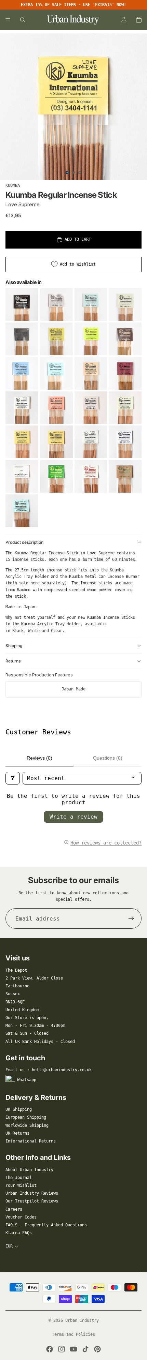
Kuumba (12, 185)
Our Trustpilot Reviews (31, 1201)
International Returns (30, 1141)
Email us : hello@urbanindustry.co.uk (48, 1069)
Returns (13, 660)
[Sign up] (131, 918)
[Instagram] (61, 1349)
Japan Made (73, 689)
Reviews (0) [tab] (39, 758)
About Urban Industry (29, 1169)
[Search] (22, 19)
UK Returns (17, 1133)
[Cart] (138, 19)
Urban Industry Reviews (31, 1193)
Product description (24, 542)
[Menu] (8, 20)
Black (18, 630)
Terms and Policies (73, 1334)
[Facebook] (49, 1349)
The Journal (18, 1177)
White (33, 630)
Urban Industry (82, 1320)
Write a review (73, 816)
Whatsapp (26, 1079)
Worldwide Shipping (27, 1125)
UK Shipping (18, 1109)
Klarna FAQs (18, 1232)
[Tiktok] (85, 1349)
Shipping (13, 645)
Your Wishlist (21, 1185)
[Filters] (12, 778)
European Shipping (25, 1117)
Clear (56, 630)
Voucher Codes (21, 1217)
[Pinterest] (97, 1349)
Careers (13, 1209)
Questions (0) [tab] (107, 758)
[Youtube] (73, 1349)
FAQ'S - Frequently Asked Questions (46, 1225)
